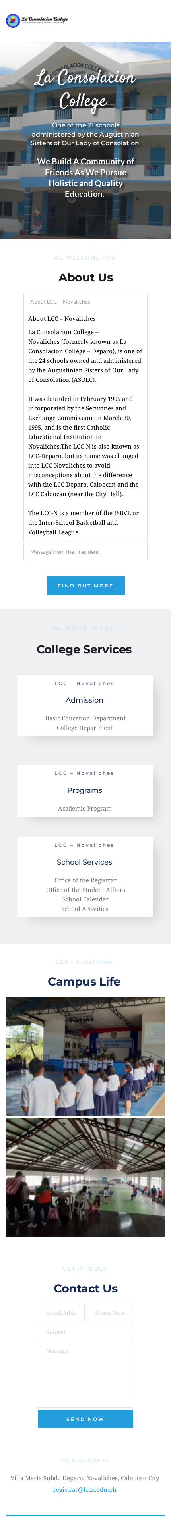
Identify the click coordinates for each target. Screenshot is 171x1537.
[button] (85, 301)
